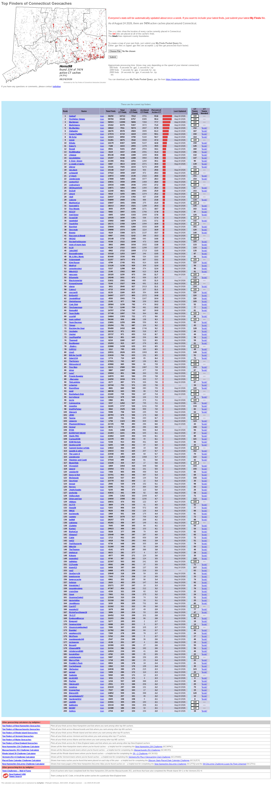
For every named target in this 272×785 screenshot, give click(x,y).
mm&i (71, 140)
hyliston (72, 582)
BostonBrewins (76, 254)
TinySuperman (75, 307)
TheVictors (74, 361)
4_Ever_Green (75, 161)
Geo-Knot (73, 481)
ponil (71, 391)
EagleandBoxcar (76, 618)
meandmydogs (75, 588)
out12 (71, 541)
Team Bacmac (75, 322)
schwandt (73, 173)
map (102, 116)
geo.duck (73, 170)
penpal (72, 672)
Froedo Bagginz (76, 376)
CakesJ (72, 289)
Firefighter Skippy (77, 119)
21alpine (73, 526)
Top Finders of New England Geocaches (20, 743)
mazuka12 (73, 609)
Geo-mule (73, 230)
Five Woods (74, 209)
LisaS (71, 352)
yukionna (73, 523)
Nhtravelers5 (75, 364)
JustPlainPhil (75, 337)
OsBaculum (74, 496)
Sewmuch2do (75, 624)
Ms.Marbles (74, 128)
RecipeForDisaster (77, 242)
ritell (71, 197)
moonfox (73, 406)
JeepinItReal (74, 298)
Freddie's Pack (75, 663)
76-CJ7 (72, 615)
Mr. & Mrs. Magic (76, 257)
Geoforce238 (75, 445)
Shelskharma (75, 301)
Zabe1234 (73, 358)
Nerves (72, 487)
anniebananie (75, 657)
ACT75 (72, 505)
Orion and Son (75, 499)
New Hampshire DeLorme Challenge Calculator (23, 764)
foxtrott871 (74, 206)
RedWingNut (74, 152)
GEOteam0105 (75, 188)
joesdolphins (74, 158)
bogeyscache (75, 579)
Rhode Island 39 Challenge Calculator (19, 753)
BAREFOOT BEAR (77, 433)
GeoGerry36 (74, 573)
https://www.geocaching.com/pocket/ (182, 79)
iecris (71, 400)
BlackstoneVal (75, 280)
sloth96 (72, 702)
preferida (73, 493)
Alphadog (73, 131)
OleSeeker (74, 669)
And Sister (74, 215)
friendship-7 (74, 585)
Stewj (71, 594)
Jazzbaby (73, 331)
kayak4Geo (74, 654)
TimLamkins (74, 382)
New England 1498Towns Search (17, 775)
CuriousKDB (74, 439)
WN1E (72, 511)
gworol (72, 469)
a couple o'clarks (76, 164)
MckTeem (73, 636)
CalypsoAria (74, 403)
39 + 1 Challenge (140, 753)
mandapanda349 (76, 639)
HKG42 (72, 239)
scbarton (73, 385)
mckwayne (74, 642)
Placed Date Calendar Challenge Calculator (21, 760)
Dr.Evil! (72, 191)
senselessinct (75, 268)
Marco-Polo (74, 660)
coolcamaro (74, 185)
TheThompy (74, 550)
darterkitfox (74, 600)
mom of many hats (77, 245)
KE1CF (72, 212)
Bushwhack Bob (76, 394)
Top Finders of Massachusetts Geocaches (21, 729)
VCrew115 (73, 466)
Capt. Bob (73, 304)
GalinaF (72, 116)
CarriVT (72, 606)
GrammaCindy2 (76, 597)
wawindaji (73, 221)
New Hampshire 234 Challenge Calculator (21, 747)
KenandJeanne (76, 283)
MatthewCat (74, 203)
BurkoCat (73, 532)
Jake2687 (73, 251)
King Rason (74, 263)
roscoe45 (73, 292)
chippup (72, 155)
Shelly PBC (74, 436)
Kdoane (72, 555)
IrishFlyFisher (75, 409)
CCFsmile (73, 564)
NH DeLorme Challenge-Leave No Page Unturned (224, 764)
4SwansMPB (74, 648)
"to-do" (204, 128)
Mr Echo (72, 137)
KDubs (72, 143)
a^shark (72, 176)
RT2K (71, 430)
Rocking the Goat (77, 328)
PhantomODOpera (77, 424)
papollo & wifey (76, 451)
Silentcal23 (74, 684)
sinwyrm (73, 421)
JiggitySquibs (75, 490)
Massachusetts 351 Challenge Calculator (20, 750)
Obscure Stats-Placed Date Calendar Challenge (168, 760)
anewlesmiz (74, 457)
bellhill (72, 520)
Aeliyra (72, 711)
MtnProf (72, 265)
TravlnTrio (73, 224)
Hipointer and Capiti (78, 460)
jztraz (71, 370)
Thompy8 (73, 340)
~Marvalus (74, 379)
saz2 (71, 570)
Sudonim (73, 675)
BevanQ (72, 645)
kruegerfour (74, 690)
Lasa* (71, 373)
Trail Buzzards (75, 544)
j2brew (72, 167)
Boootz (72, 233)
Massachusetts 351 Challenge (147, 750)
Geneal (72, 427)
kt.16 (71, 248)
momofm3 (73, 558)
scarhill (72, 316)
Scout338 (73, 218)
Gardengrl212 (75, 699)
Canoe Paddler (75, 134)
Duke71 (72, 146)
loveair (72, 484)
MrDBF (72, 708)
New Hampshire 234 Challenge (148, 747)
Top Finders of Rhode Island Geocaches (20, 733)
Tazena (72, 418)
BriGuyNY (73, 295)
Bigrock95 (73, 693)
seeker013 (74, 182)
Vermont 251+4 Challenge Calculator (18, 757)
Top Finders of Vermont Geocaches (18, 736)
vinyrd (72, 194)
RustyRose (74, 388)
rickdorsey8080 (76, 651)
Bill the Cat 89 (75, 355)
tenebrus (73, 687)
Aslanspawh (74, 260)
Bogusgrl (73, 621)
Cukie (71, 538)
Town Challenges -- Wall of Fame (16, 771)
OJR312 (72, 349)
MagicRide (74, 463)
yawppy (72, 517)
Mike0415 (73, 271)
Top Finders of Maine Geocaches (16, 740)
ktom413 (73, 567)
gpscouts (73, 274)
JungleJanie (74, 179)
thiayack (73, 412)
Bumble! (73, 630)
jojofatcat (73, 552)
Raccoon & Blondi (77, 236)
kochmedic (74, 514)
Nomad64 (73, 310)
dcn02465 (73, 678)
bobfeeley (73, 705)
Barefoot (73, 227)
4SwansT (73, 535)
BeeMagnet (74, 343)
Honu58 (72, 508)
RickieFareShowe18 (78, 612)
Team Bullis (74, 313)
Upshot (72, 334)
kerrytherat (74, 397)
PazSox (72, 681)
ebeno (72, 286)
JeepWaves (74, 603)
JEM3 (71, 415)
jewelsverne (74, 576)
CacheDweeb (75, 666)
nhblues (72, 502)
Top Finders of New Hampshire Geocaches (21, 726)
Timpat (72, 325)
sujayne (72, 200)
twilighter (57, 86)
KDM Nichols (75, 442)
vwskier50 (73, 472)
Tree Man (73, 367)
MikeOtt (72, 547)
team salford (74, 319)
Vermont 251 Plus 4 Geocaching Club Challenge (149, 757)
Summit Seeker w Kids (79, 448)
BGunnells (73, 277)
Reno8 (72, 149)
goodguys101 (75, 633)
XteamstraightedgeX (78, 627)
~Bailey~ (73, 346)
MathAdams (74, 125)
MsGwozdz (74, 478)
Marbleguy (74, 122)
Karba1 (72, 529)
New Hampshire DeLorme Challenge (170, 764)
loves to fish (74, 475)
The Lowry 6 (74, 454)
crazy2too (73, 591)
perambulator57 (76, 696)
